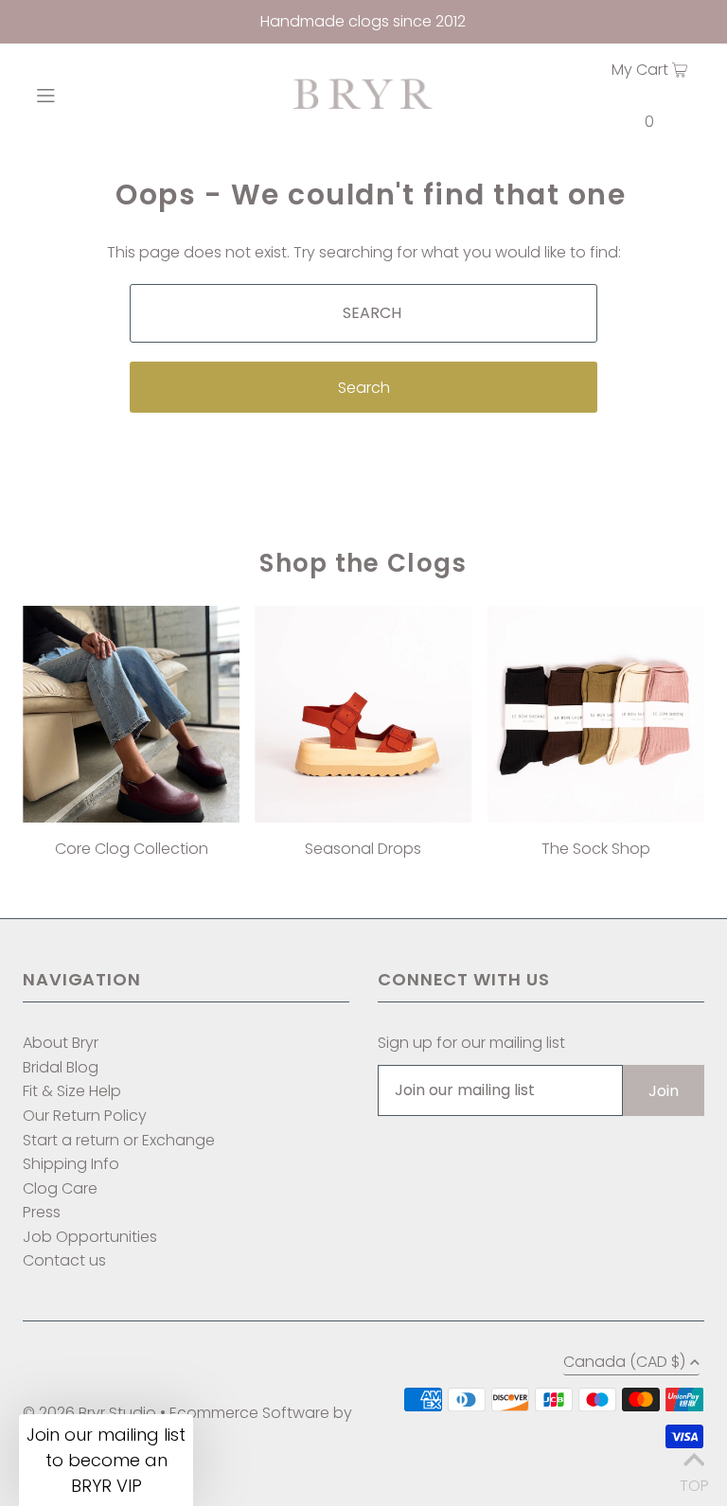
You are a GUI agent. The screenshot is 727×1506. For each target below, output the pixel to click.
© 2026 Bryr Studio (89, 1413)
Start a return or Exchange (119, 1140)
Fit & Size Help (72, 1091)
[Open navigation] (77, 93)
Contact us (64, 1260)
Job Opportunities (90, 1237)
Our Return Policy (85, 1115)
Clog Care (60, 1188)
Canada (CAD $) (624, 1364)
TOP (694, 1481)
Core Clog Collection (131, 848)
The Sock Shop (595, 848)
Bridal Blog (60, 1067)
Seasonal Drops (363, 848)
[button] (106, 1460)
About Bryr (60, 1043)
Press (42, 1212)
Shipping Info (71, 1164)
